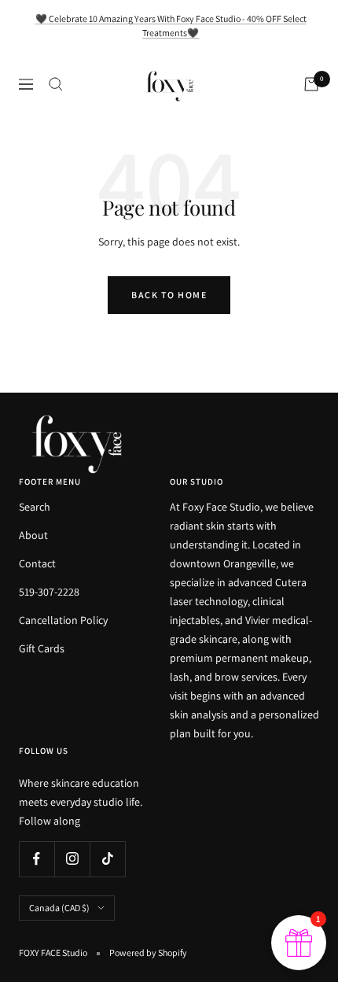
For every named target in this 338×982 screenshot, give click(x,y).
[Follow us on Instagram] (72, 859)
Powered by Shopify (148, 952)
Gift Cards (41, 648)
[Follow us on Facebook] (36, 859)
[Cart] (311, 84)
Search (34, 507)
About (33, 535)
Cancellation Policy (63, 620)
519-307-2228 (49, 592)
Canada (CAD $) (59, 908)
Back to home (169, 295)
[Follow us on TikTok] (107, 859)
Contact (37, 563)
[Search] (56, 84)
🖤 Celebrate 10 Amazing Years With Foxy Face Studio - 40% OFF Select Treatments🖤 (171, 26)
